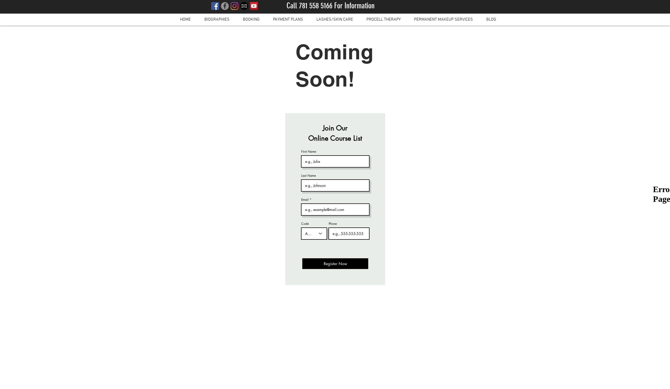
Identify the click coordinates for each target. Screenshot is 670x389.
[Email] (244, 6)
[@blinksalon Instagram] (234, 6)
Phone (333, 223)
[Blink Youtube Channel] (254, 6)
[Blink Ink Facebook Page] (225, 6)
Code (305, 223)
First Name (308, 151)
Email (305, 199)
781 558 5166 (315, 5)
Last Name (308, 175)
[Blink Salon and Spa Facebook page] (215, 6)
